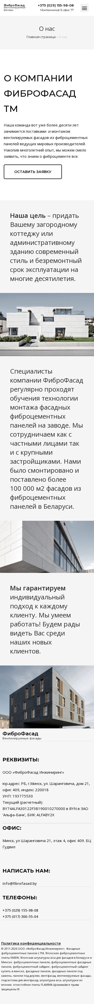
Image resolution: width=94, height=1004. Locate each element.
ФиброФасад (14, 5)
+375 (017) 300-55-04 (20, 916)
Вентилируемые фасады (15, 9)
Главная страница (41, 37)
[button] (84, 8)
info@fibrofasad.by (20, 883)
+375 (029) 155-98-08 (20, 910)
